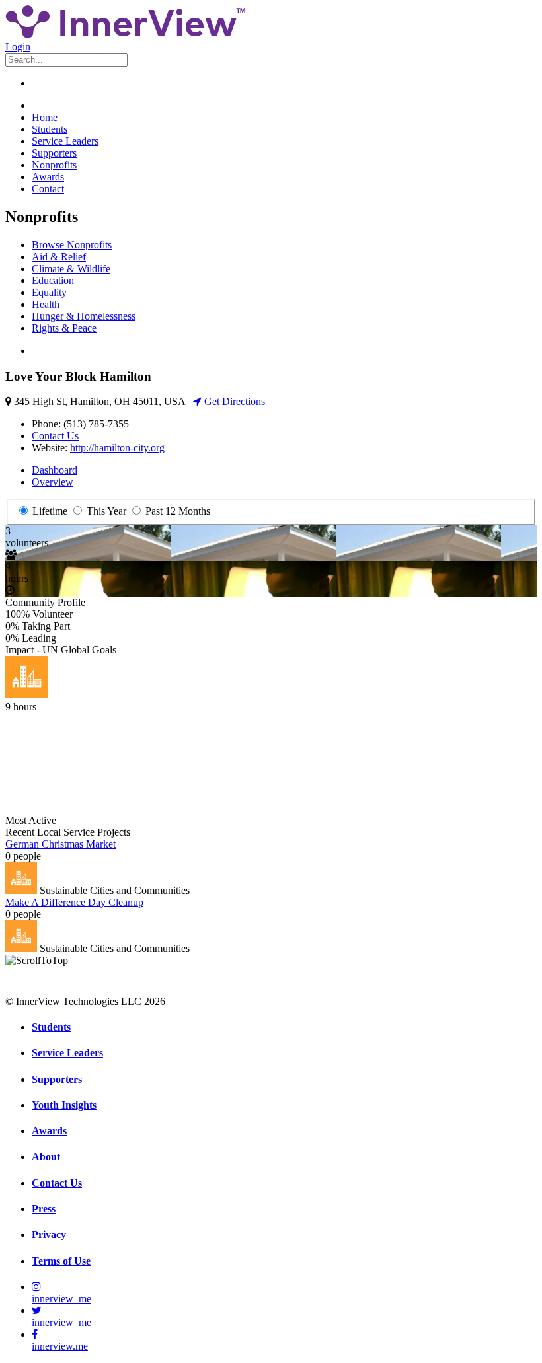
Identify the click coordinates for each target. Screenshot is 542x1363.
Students (49, 129)
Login (17, 46)
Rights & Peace (64, 328)
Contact (48, 188)
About (46, 1156)
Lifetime (48, 511)
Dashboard (54, 470)
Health (45, 304)
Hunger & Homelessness (84, 316)
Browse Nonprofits (72, 244)
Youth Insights (64, 1105)
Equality (49, 292)
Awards (48, 176)
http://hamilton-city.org (117, 447)
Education (53, 280)
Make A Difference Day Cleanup (74, 902)
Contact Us (55, 435)
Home (45, 117)
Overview (52, 482)
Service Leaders (65, 141)
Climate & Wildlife (71, 268)
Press (44, 1208)
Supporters (54, 153)
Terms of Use (61, 1261)
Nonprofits (54, 164)
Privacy (49, 1234)
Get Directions (233, 401)
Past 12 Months (176, 511)
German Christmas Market (60, 844)
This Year (105, 511)
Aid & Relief (59, 256)
